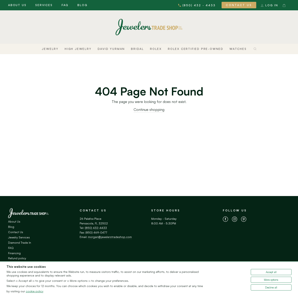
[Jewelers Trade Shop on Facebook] (225, 220)
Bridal (137, 48)
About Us (17, 5)
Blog (82, 5)
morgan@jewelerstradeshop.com (110, 237)
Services (44, 5)
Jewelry (50, 48)
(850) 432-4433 (96, 227)
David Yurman (111, 48)
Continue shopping (149, 109)
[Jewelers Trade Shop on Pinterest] (243, 220)
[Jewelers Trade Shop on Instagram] (234, 220)
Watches (238, 48)
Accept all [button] (271, 272)
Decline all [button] (271, 287)
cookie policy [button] (34, 291)
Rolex (156, 48)
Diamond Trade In (19, 242)
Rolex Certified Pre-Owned (195, 48)
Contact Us (239, 5)
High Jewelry (78, 48)
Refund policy (17, 258)
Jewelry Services (19, 237)
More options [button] (271, 279)
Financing (14, 253)
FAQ (65, 5)
